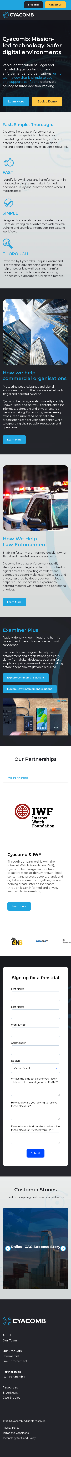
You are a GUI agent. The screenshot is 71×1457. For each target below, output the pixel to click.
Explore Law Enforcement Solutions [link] (29, 689)
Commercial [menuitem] (11, 1356)
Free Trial (33, 4)
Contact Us (55, 4)
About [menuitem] (7, 1335)
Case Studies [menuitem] (11, 1397)
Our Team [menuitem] (10, 1340)
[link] (18, 14)
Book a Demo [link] (47, 101)
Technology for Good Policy (19, 1438)
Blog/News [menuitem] (10, 1392)
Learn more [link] (19, 906)
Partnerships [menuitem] (12, 1371)
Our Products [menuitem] (12, 1351)
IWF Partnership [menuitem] (14, 1376)
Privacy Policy (11, 1427)
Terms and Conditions (16, 1432)
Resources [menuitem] (10, 1387)
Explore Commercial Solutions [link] (26, 677)
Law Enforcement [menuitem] (15, 1361)
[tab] (19, 779)
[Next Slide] (63, 1248)
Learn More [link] (16, 101)
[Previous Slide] (8, 1248)
